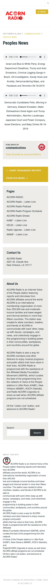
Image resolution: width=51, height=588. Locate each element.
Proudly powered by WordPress (19, 580)
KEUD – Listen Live (17, 225)
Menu (43, 11)
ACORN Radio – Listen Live (21, 201)
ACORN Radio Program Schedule (24, 211)
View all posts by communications (23, 154)
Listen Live (14, 553)
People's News (10, 37)
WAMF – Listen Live (17, 234)
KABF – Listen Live (17, 220)
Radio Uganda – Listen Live (21, 229)
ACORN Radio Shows (18, 215)
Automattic (26, 583)
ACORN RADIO (15, 197)
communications (32, 34)
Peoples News (15, 178)
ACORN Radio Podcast (19, 206)
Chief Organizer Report (25, 170)
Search (10, 427)
